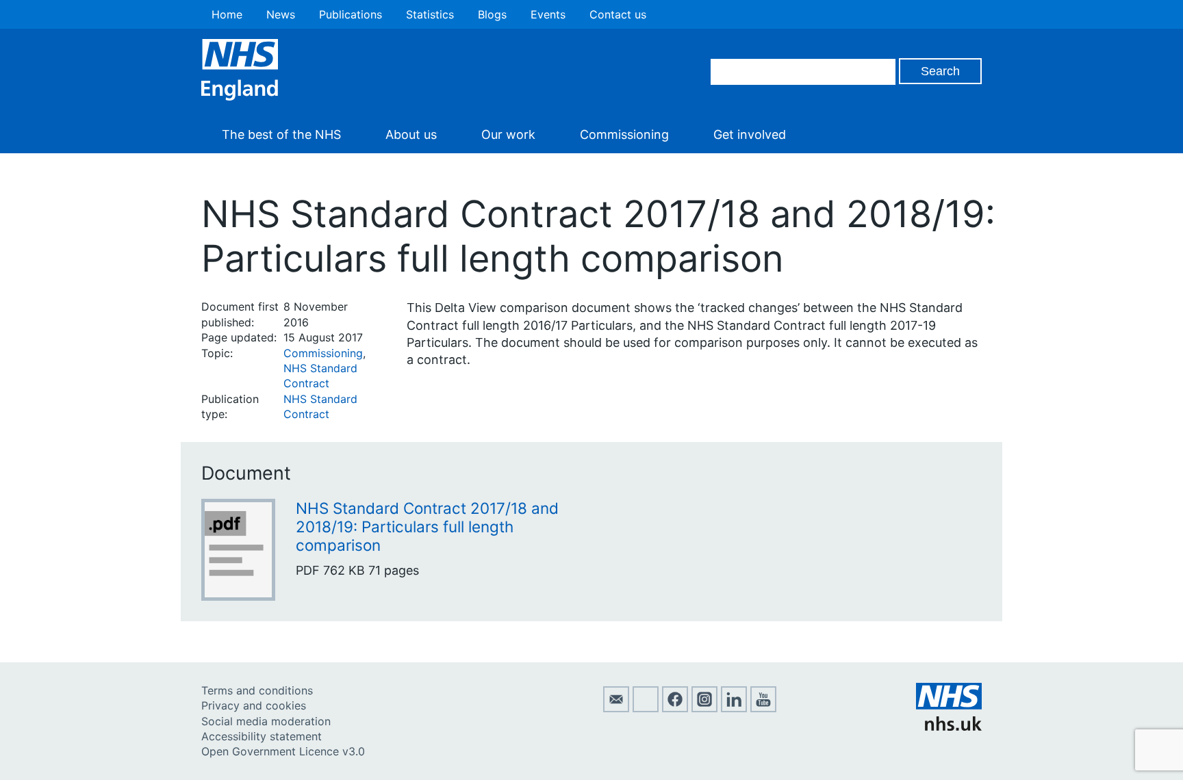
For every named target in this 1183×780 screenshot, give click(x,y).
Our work (508, 134)
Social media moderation (266, 721)
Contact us (617, 14)
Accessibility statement (261, 736)
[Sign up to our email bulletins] (616, 708)
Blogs (492, 14)
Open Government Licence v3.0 (283, 751)
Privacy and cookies (253, 705)
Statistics (430, 14)
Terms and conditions (257, 690)
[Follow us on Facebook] (675, 708)
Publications (350, 14)
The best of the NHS (281, 134)
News (280, 14)
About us (411, 134)
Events (548, 14)
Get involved (749, 134)
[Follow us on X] (646, 708)
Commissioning (624, 134)
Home (227, 14)
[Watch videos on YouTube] (763, 708)
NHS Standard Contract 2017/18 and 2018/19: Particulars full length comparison (427, 526)
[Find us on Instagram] (704, 708)
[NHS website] (949, 726)
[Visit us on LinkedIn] (734, 708)
